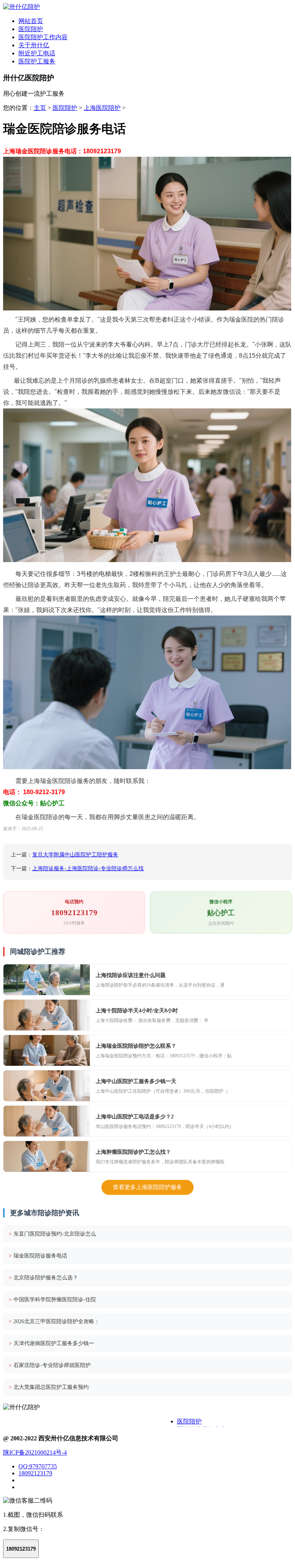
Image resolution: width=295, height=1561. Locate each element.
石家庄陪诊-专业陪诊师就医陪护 (50, 1365)
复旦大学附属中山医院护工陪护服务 (75, 855)
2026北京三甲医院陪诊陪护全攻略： (54, 1321)
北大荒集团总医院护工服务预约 (49, 1387)
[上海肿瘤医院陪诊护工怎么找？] (46, 1156)
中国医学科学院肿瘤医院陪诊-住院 (52, 1299)
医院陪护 (30, 29)
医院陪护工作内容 (43, 37)
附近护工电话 (36, 53)
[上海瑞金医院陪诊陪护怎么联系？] (46, 1050)
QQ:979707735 (37, 1466)
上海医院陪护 (102, 108)
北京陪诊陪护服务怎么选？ (43, 1278)
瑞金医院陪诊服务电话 (38, 1256)
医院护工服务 (36, 61)
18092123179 (35, 1473)
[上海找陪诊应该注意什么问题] (46, 979)
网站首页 (30, 21)
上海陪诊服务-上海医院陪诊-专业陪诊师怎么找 (88, 868)
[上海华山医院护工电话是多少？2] (46, 1121)
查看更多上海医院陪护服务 (147, 1187)
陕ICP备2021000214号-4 (35, 1452)
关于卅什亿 (33, 45)
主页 (40, 108)
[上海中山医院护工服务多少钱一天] (46, 1085)
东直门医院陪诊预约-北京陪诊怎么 (52, 1234)
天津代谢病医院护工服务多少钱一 (51, 1343)
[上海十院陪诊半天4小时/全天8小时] (46, 1015)
